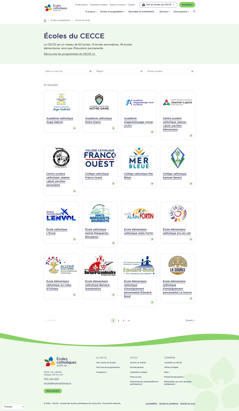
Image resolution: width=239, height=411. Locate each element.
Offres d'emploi (171, 367)
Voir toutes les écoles (106, 363)
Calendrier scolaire (138, 372)
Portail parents (81, 5)
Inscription (187, 4)
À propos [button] (90, 11)
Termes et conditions (168, 404)
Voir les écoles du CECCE (158, 4)
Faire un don (136, 377)
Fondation (101, 372)
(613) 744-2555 (51, 379)
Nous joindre (52, 391)
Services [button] (164, 11)
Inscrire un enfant (138, 363)
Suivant (189, 320)
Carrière (131, 5)
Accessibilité (151, 404)
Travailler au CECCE (173, 363)
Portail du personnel (173, 377)
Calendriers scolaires (98, 5)
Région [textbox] (99, 71)
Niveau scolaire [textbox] (154, 71)
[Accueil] (56, 7)
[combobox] (119, 71)
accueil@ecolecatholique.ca (57, 383)
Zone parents (180, 11)
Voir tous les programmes (108, 367)
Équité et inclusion (117, 5)
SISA (166, 372)
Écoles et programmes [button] (111, 11)
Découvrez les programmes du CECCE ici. (69, 53)
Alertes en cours (187, 404)
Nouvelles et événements (141, 11)
